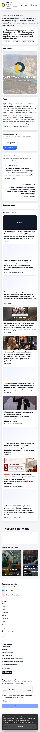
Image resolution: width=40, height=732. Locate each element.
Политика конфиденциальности (12, 661)
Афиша (4, 606)
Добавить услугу (7, 631)
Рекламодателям (7, 652)
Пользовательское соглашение (12, 658)
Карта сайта (6, 646)
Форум (4, 634)
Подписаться (20, 706)
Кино (3, 609)
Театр (4, 622)
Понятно (20, 726)
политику (13, 697)
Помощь (4, 625)
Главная (4, 15)
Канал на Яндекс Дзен (12, 595)
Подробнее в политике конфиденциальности (18, 722)
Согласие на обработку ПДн (11, 664)
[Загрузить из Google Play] (7, 672)
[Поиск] (21, 5)
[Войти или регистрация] (26, 5)
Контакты (5, 637)
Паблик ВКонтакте (10, 591)
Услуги (4, 628)
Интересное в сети (16, 15)
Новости (4, 603)
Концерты (5, 618)
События (5, 612)
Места (4, 615)
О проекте (5, 649)
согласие (20, 697)
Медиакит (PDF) (7, 655)
